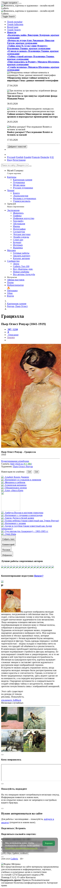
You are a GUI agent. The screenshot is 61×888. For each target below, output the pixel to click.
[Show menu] (20, 3)
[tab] (12, 329)
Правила (26, 880)
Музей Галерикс (15, 171)
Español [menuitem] (27, 157)
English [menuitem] (19, 157)
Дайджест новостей (17, 147)
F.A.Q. (13, 877)
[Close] (2, 754)
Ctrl (29, 472)
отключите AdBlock (11, 700)
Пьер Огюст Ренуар (23, 466)
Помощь (5, 877)
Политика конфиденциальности (30, 882)
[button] (15, 21)
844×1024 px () (21, 464)
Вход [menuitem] (9, 160)
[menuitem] (52, 157)
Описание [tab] (13, 334)
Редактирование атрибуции (15, 461)
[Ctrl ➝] (22, 512)
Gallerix (14, 858)
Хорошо (49, 843)
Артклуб (15, 205)
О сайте (21, 877)
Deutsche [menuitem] (44, 157)
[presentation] (33, 340)
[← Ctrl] (12, 490)
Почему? (38, 576)
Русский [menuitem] (11, 157)
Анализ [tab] (11, 337)
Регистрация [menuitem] (19, 160)
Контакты (31, 877)
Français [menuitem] (36, 157)
